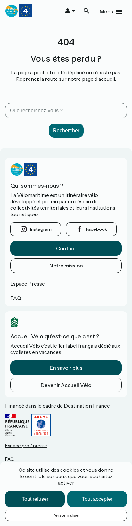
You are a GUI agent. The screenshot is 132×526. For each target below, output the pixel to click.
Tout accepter (97, 499)
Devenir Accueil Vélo (66, 385)
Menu (106, 11)
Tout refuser (35, 499)
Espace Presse (27, 284)
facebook (96, 229)
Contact (66, 248)
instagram (41, 229)
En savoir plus (66, 367)
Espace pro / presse (26, 445)
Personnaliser (66, 515)
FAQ (15, 298)
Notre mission (66, 265)
